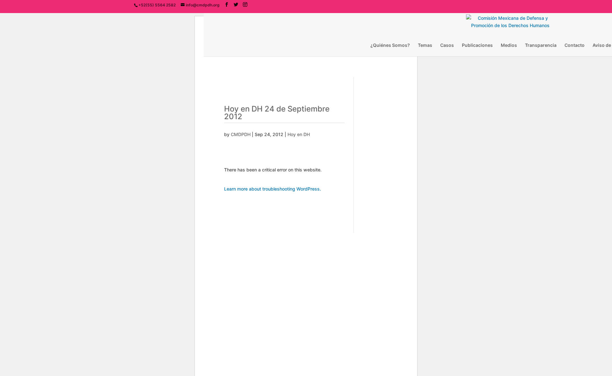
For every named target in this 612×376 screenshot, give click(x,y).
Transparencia (541, 45)
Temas (425, 45)
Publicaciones (477, 45)
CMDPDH (241, 134)
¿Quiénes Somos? (390, 45)
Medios (509, 45)
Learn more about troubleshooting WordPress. (272, 189)
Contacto (575, 45)
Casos (447, 45)
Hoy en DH (299, 134)
